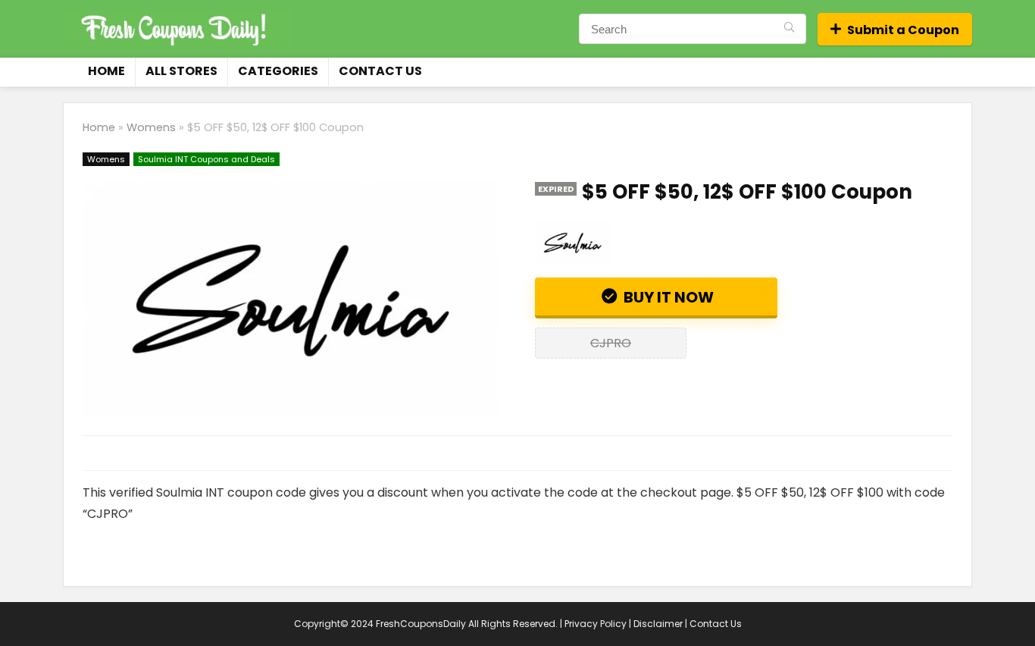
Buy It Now (667, 297)
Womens (151, 127)
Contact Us (380, 71)
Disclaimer (658, 623)
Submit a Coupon (903, 30)
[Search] (789, 29)
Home (106, 71)
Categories (278, 71)
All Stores (181, 71)
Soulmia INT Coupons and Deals (206, 159)
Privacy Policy (595, 623)
